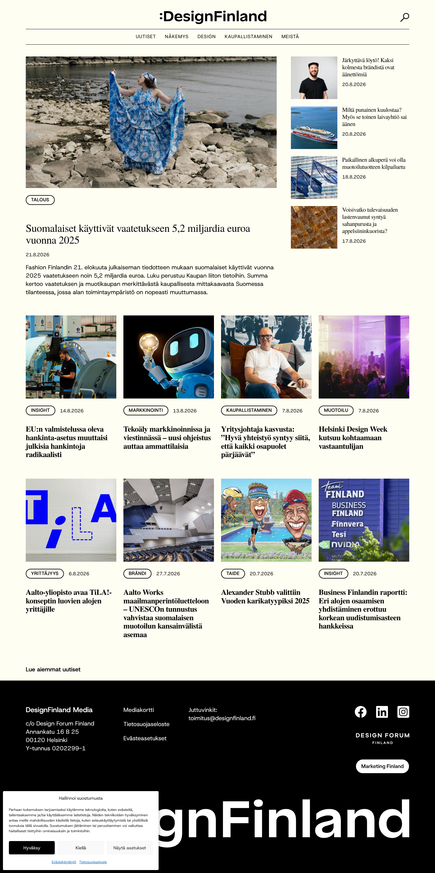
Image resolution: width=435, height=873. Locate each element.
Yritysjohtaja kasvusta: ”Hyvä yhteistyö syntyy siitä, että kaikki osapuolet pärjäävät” (265, 441)
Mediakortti (138, 710)
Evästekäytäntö (64, 862)
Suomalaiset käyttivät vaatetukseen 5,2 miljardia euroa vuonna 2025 (138, 234)
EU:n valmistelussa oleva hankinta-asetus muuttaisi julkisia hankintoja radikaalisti (66, 441)
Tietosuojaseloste (93, 862)
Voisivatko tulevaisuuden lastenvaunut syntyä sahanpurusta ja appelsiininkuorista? (370, 220)
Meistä (290, 37)
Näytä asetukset (129, 848)
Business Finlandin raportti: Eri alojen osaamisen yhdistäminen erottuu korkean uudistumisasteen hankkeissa (363, 608)
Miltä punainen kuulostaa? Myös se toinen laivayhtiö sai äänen (374, 117)
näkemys (176, 37)
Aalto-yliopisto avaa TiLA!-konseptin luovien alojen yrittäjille (69, 600)
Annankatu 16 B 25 (52, 732)
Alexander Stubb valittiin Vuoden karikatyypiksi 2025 (265, 596)
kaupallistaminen (249, 37)
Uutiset (146, 37)
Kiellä (80, 848)
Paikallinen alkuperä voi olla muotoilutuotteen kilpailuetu (373, 163)
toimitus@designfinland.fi (221, 718)
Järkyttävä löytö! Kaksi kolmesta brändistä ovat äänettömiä (368, 67)
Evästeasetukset (145, 738)
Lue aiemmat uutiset (53, 669)
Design (207, 37)
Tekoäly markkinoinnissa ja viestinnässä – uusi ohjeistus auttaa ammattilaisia (167, 437)
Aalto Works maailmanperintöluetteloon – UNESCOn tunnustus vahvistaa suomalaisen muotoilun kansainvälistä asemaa (166, 613)
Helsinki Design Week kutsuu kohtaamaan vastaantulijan (353, 437)
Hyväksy (31, 848)
